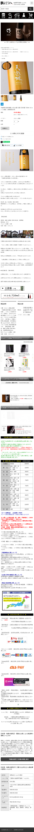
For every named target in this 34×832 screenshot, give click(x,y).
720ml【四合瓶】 (5, 53)
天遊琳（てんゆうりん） (24, 51)
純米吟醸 (3, 58)
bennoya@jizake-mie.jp (16, 797)
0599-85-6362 (25, 718)
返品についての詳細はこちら (8, 136)
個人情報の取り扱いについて (7, 829)
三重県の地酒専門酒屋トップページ (7, 47)
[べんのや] (7, 4)
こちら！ (6, 634)
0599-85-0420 (12, 718)
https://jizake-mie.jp (15, 802)
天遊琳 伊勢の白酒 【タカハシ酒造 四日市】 (10, 49)
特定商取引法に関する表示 (18, 829)
